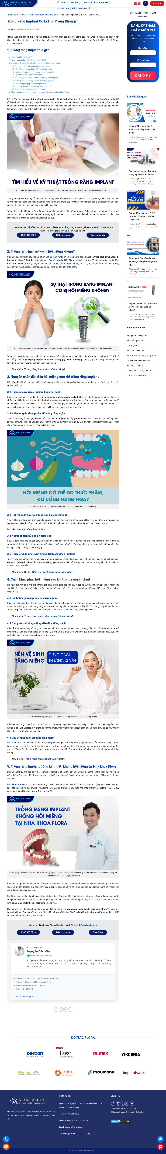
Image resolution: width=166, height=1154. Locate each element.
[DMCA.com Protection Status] (120, 1121)
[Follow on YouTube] (132, 1103)
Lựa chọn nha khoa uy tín (138, 362)
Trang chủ (11, 15)
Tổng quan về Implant (137, 337)
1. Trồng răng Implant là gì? (20, 57)
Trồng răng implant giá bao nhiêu (44, 759)
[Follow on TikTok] (122, 1103)
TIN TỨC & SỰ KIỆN (67, 9)
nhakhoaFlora (33, 29)
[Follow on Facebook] (113, 1103)
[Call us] (127, 1103)
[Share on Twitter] (61, 1009)
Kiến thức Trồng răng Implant (43, 15)
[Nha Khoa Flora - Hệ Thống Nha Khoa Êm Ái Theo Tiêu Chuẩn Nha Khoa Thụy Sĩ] (26, 3)
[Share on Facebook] (56, 1009)
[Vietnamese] (139, 3)
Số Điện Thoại (143, 62)
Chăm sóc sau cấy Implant (139, 372)
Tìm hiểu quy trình (135, 342)
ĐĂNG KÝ (143, 77)
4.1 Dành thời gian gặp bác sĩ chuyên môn (29, 84)
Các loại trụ (132, 347)
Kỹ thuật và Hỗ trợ (135, 367)
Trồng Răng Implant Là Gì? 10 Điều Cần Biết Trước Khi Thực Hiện (142, 218)
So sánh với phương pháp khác (141, 357)
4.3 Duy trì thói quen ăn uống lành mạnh (28, 89)
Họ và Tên (142, 50)
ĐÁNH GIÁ (84, 9)
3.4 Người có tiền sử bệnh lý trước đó (27, 75)
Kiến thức (23, 15)
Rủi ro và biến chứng (136, 378)
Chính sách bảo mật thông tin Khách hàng (128, 1112)
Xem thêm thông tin (23, 996)
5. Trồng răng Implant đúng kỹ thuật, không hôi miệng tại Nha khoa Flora (39, 92)
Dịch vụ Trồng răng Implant (84, 925)
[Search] (145, 3)
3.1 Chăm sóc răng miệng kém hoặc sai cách (30, 66)
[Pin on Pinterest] (65, 1009)
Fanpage (103, 912)
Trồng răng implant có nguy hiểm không (48, 616)
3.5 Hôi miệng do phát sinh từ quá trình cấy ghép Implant (35, 78)
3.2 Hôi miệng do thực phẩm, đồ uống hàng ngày (32, 69)
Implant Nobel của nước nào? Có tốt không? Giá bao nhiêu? (143, 308)
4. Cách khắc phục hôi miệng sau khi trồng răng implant (32, 80)
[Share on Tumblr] (70, 1009)
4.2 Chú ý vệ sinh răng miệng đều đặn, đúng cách (32, 86)
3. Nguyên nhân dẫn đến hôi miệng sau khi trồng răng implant (34, 63)
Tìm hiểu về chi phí (135, 352)
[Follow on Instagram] (118, 1103)
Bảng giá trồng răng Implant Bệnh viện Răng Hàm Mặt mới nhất (143, 263)
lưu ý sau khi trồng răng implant (54, 572)
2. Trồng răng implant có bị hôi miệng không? (27, 60)
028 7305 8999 (73, 1114)
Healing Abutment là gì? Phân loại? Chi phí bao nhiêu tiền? (142, 131)
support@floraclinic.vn (74, 1127)
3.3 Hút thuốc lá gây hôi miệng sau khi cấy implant (32, 72)
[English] (135, 3)
